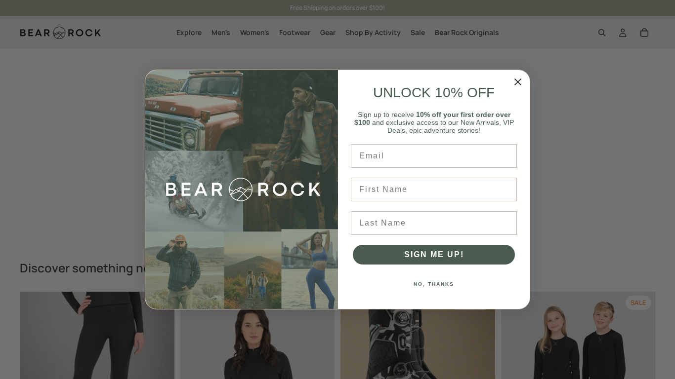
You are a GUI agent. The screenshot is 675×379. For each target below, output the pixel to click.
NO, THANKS (434, 284)
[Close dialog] (517, 82)
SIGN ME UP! (434, 254)
